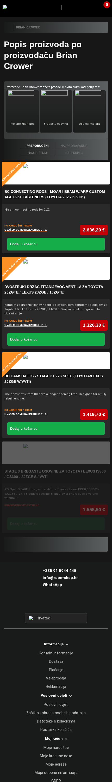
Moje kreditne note (56, 756)
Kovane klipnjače (22, 124)
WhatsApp (52, 584)
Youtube (65, 603)
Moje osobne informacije (56, 772)
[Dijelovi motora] (89, 104)
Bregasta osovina (56, 124)
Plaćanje (56, 669)
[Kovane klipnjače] (22, 104)
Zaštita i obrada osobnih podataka (56, 713)
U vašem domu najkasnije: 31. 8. (25, 229)
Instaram (56, 603)
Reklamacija (56, 686)
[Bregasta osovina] (56, 104)
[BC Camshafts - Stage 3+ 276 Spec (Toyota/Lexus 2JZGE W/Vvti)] (56, 360)
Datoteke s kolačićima (56, 721)
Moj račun (54, 738)
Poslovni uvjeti (56, 704)
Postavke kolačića (56, 729)
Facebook (46, 603)
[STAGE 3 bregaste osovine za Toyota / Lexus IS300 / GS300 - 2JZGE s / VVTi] (56, 452)
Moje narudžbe (56, 747)
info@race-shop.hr (60, 577)
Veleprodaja (56, 678)
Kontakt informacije (56, 653)
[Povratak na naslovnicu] (8, 27)
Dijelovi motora (89, 124)
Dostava (56, 661)
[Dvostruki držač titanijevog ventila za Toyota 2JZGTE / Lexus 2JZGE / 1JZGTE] (56, 268)
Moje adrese (56, 764)
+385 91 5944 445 (59, 570)
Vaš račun (92, 7)
